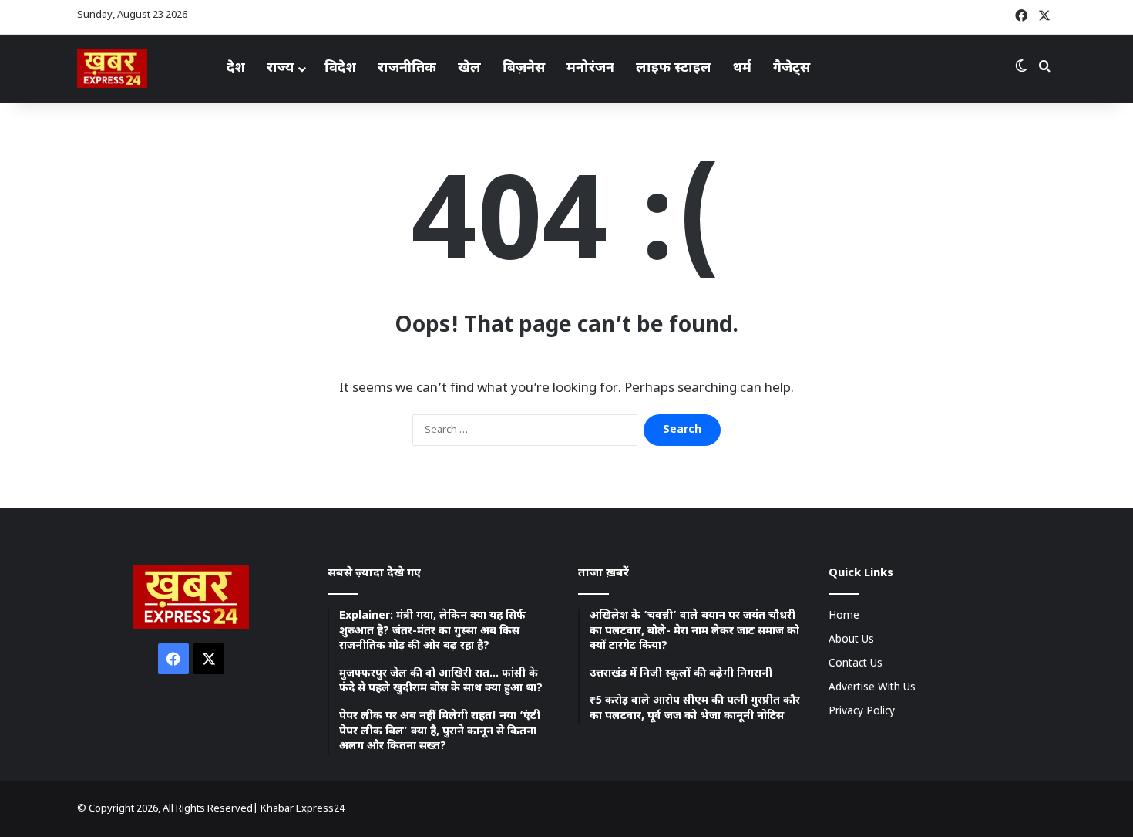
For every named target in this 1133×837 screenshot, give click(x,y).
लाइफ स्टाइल (673, 68)
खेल (469, 68)
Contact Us (856, 664)
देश (236, 68)
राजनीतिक (407, 68)
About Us (851, 640)
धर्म (742, 68)
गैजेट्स (791, 68)
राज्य (280, 68)
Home (844, 616)
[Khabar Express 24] (112, 68)
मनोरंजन (590, 68)
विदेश (340, 68)
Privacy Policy (862, 712)
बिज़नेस (524, 68)
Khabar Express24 (303, 808)
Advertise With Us (872, 688)
